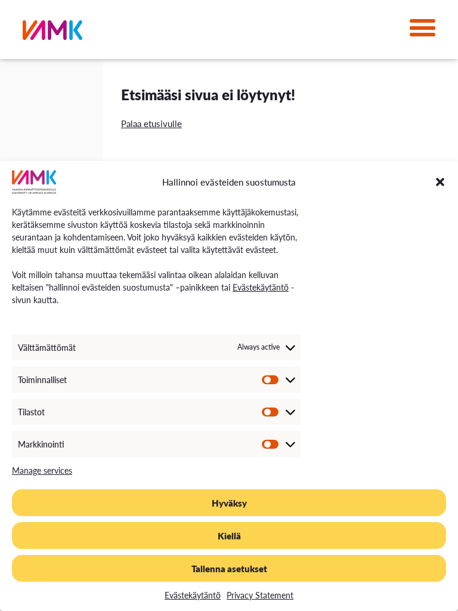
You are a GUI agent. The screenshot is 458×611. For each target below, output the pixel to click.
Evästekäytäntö (261, 287)
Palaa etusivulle (151, 123)
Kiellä (229, 535)
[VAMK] (52, 32)
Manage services (42, 470)
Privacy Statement (260, 595)
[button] (440, 182)
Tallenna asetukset (229, 568)
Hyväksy (229, 502)
